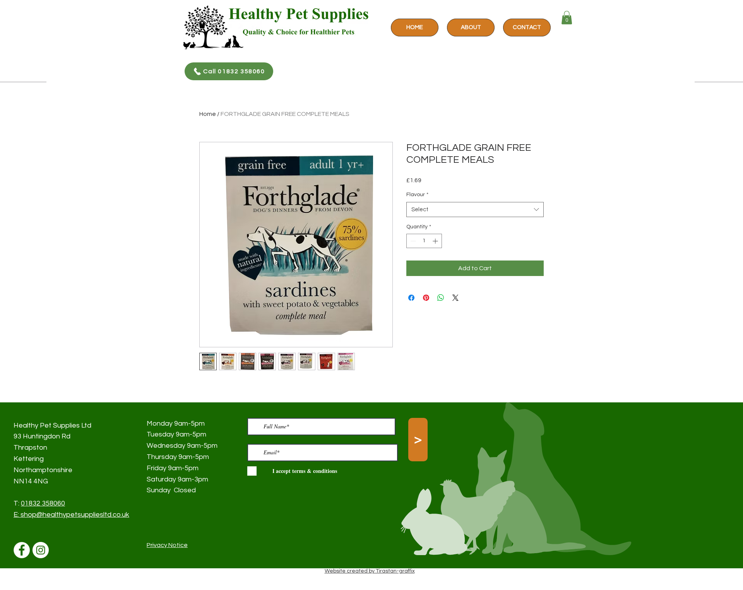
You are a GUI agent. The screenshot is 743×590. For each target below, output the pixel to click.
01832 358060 (43, 503)
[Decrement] (412, 241)
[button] (566, 17)
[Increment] (436, 241)
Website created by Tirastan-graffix (370, 571)
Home (207, 114)
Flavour (417, 194)
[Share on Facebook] (411, 297)
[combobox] (475, 209)
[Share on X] (455, 297)
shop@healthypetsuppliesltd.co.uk (75, 514)
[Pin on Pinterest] (426, 297)
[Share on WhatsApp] (440, 297)
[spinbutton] (424, 241)
